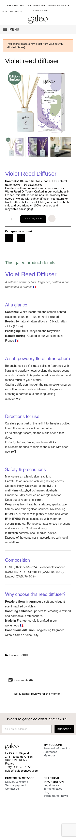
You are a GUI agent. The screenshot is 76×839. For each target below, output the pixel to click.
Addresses (50, 751)
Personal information (57, 748)
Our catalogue (12, 12)
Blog (46, 792)
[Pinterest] (21, 238)
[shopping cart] (64, 11)
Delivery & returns (16, 781)
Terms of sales (53, 788)
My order (49, 755)
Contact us (12, 788)
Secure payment (15, 785)
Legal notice (51, 785)
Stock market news (56, 795)
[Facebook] (9, 238)
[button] (70, 12)
